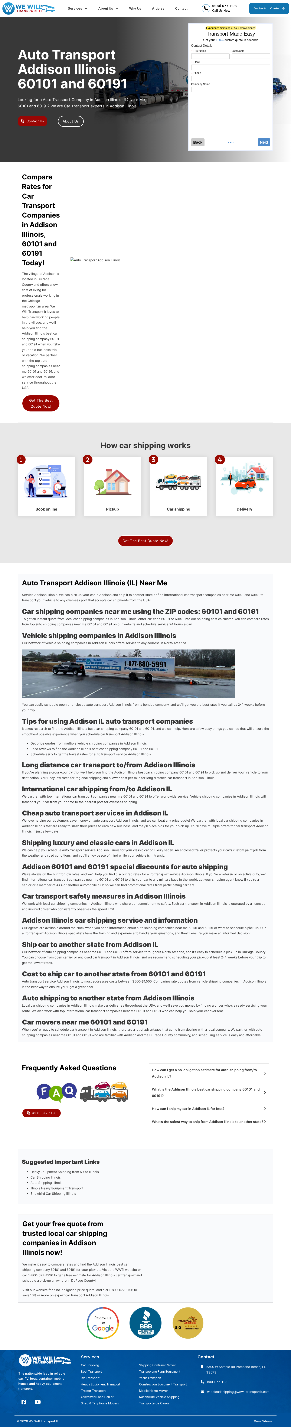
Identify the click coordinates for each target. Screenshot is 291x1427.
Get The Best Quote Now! (41, 403)
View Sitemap (264, 1421)
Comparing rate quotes (170, 981)
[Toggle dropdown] (86, 8)
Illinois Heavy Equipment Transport (56, 1188)
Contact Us (35, 121)
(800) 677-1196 (224, 6)
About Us (105, 8)
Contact (181, 8)
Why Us (135, 8)
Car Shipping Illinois (45, 1177)
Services (75, 8)
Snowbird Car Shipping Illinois (53, 1194)
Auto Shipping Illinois (46, 1183)
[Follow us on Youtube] (38, 1402)
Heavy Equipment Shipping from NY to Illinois (64, 1172)
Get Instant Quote (266, 8)
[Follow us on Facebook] (23, 1402)
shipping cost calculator (215, 619)
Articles (158, 8)
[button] (209, 1073)
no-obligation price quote (75, 1290)
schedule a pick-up (244, 928)
